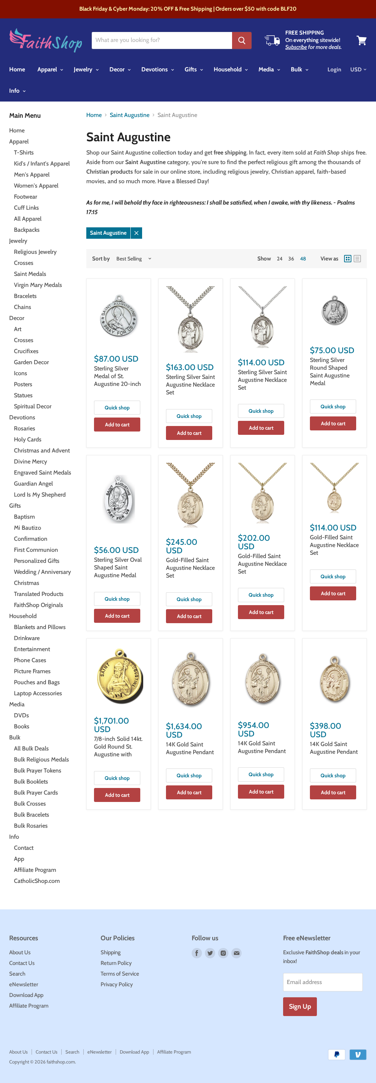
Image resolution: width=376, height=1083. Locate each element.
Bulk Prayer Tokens (37, 770)
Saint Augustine (129, 115)
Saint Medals (30, 273)
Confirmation (30, 538)
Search (17, 973)
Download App (26, 995)
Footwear (25, 196)
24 (279, 258)
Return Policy (116, 963)
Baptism (24, 516)
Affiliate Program (35, 869)
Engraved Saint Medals (42, 472)
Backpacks (27, 229)
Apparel (47, 69)
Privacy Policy (117, 984)
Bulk (297, 69)
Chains (22, 306)
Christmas (26, 582)
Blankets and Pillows (40, 627)
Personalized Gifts (36, 560)
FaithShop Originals (38, 604)
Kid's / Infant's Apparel (42, 163)
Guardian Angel (33, 483)
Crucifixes (26, 351)
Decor (117, 69)
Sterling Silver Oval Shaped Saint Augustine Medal (118, 567)
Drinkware (27, 638)
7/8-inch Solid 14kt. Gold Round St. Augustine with (118, 746)
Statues (23, 395)
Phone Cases (30, 660)
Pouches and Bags (37, 682)
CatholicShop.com (37, 880)
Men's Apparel (32, 174)
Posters (23, 384)
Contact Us (22, 963)
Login (334, 69)
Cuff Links (26, 207)
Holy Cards (27, 439)
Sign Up (300, 1006)
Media (266, 69)
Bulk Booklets (31, 781)
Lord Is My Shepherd (40, 494)
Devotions (155, 69)
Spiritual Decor (32, 406)
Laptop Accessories (38, 693)
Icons (20, 373)
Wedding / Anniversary (42, 571)
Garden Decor (31, 362)
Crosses (23, 262)
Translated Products (39, 593)
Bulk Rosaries (31, 825)
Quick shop (117, 407)
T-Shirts (24, 152)
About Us (19, 952)
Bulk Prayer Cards (36, 792)
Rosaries (24, 428)
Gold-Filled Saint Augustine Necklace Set (190, 568)
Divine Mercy (30, 461)
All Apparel (27, 218)
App (19, 858)
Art (17, 329)
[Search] (242, 40)
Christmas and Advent (42, 450)
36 (291, 258)
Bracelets (25, 295)
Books (21, 726)
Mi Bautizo (27, 527)
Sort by (101, 259)
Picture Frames (32, 671)
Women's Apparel (36, 185)
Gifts (191, 69)
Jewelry (84, 69)
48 (303, 258)
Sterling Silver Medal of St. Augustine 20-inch (117, 376)
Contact (23, 847)
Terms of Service (120, 973)
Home (17, 69)
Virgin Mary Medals (38, 284)
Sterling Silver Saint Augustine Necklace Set (190, 384)
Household (228, 69)
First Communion (36, 549)
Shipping (111, 952)
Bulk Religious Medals (41, 759)
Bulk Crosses (30, 803)
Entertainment (32, 649)
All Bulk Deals (31, 748)
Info (15, 90)
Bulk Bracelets (31, 814)
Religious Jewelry (35, 251)
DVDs (21, 715)
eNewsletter (23, 984)
